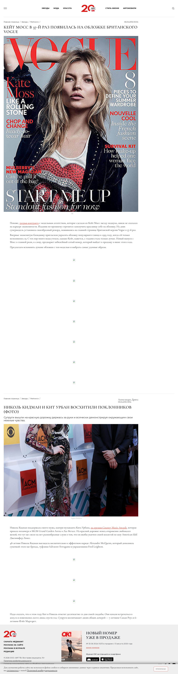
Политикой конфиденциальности (42, 670)
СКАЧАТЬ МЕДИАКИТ (13, 642)
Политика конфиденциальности (17, 661)
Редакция (9, 652)
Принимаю (161, 669)
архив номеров (92, 648)
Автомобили (129, 8)
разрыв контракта (29, 223)
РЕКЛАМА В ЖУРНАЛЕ (14, 648)
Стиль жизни (112, 8)
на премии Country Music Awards (109, 527)
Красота (67, 8)
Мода (56, 8)
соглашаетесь (13, 670)
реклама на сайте (13, 645)
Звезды (45, 8)
